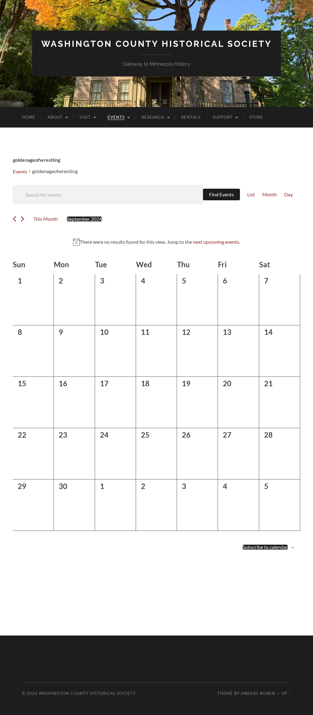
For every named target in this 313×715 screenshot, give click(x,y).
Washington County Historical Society (156, 44)
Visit (85, 117)
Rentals (191, 117)
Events (116, 117)
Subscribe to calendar (265, 547)
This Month (45, 219)
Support (223, 117)
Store (256, 117)
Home (28, 117)
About (55, 117)
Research (153, 117)
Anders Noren (258, 693)
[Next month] (22, 219)
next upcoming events (216, 242)
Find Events (221, 194)
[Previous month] (14, 219)
